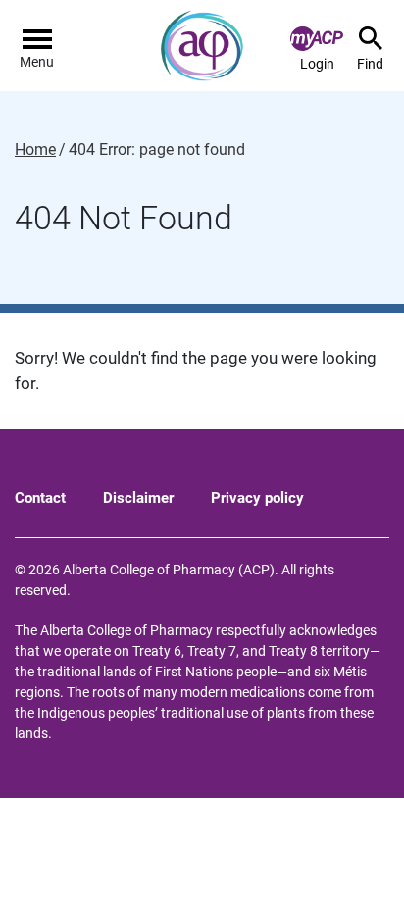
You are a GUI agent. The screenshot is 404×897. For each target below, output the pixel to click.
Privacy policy (257, 498)
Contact (40, 498)
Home (35, 150)
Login (317, 64)
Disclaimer (138, 498)
